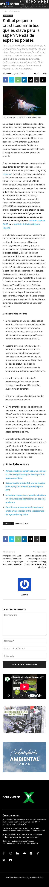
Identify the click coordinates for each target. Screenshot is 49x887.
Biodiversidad (14, 11)
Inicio (5, 11)
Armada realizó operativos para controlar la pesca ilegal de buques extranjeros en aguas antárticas (26, 474)
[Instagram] (10, 853)
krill (26, 523)
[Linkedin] (24, 79)
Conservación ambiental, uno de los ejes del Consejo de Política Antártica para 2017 (25, 486)
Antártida (18, 523)
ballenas (7, 174)
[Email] (30, 79)
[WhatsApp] (18, 79)
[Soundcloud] (24, 853)
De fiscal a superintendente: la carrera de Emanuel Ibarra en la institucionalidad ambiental (24, 829)
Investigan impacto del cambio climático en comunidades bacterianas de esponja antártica (26, 498)
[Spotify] (31, 853)
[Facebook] (5, 79)
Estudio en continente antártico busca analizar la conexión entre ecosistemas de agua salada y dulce (25, 511)
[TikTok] (38, 853)
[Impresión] (36, 79)
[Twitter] (11, 79)
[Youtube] (10, 860)
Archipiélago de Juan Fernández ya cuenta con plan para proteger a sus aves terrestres (13, 560)
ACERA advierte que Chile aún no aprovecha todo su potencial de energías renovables (22, 835)
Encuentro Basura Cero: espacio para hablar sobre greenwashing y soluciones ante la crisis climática (35, 562)
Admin (8, 73)
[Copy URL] (43, 79)
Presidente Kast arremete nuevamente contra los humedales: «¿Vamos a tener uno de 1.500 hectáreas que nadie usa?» (24, 822)
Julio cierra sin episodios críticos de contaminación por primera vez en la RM (20, 842)
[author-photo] (24, 591)
